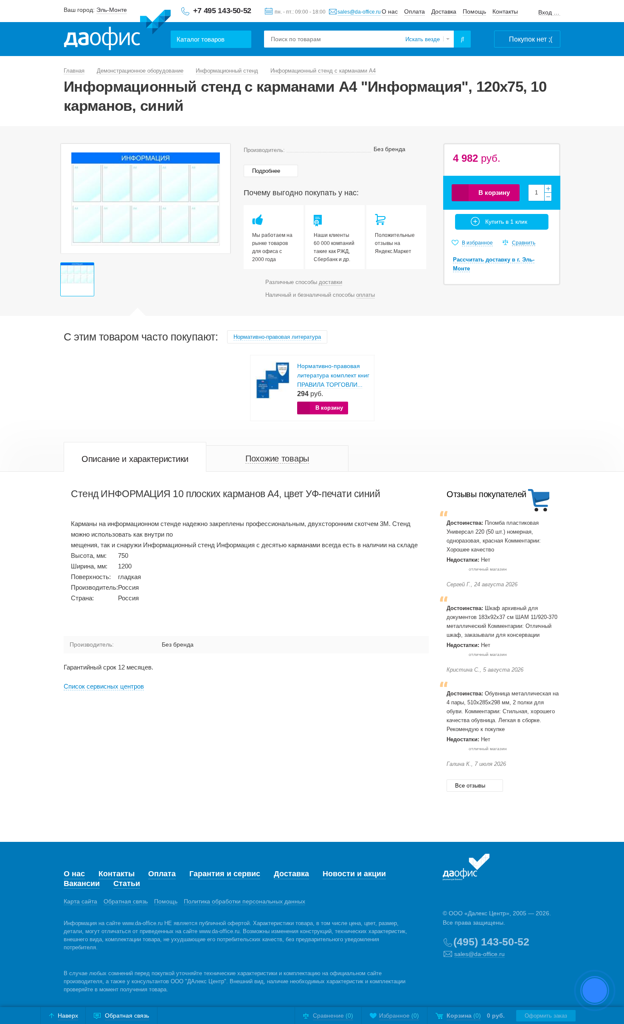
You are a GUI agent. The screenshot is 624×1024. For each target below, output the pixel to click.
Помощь (474, 11)
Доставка (443, 11)
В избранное (477, 243)
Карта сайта (80, 901)
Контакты (505, 11)
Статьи (126, 883)
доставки (330, 282)
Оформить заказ (546, 1016)
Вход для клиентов (549, 12)
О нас (390, 11)
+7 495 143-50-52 (222, 10)
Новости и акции (354, 873)
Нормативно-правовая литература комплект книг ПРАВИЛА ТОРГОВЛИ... (333, 375)
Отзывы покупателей (486, 494)
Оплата (414, 11)
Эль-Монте (111, 9)
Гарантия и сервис (224, 873)
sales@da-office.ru (359, 12)
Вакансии (82, 883)
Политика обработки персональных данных (244, 901)
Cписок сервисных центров (104, 686)
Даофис (117, 30)
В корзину (494, 192)
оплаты (365, 295)
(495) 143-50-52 (491, 942)
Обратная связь (126, 901)
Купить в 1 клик (506, 221)
